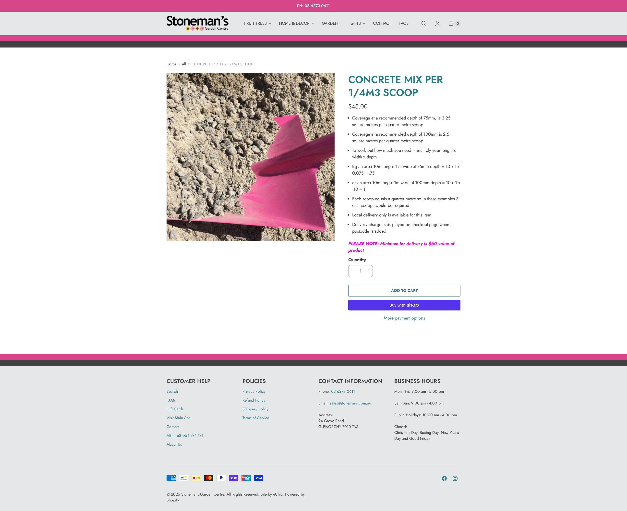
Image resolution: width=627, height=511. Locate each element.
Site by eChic (272, 494)
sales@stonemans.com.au (350, 403)
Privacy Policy (253, 391)
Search (172, 391)
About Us (174, 444)
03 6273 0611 (317, 6)
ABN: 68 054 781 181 (185, 435)
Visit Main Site (178, 418)
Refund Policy (253, 400)
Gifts (355, 23)
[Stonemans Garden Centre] (198, 23)
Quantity (357, 260)
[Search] (424, 23)
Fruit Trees (255, 23)
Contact (382, 23)
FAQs (404, 23)
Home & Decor (294, 23)
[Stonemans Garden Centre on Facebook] (444, 478)
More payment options (404, 318)
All (184, 64)
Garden (330, 23)
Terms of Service (255, 418)
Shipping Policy (255, 409)
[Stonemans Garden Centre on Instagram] (455, 478)
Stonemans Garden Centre (202, 494)
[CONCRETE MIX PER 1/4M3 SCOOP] (251, 157)
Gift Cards (175, 409)
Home (171, 64)
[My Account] (437, 23)
